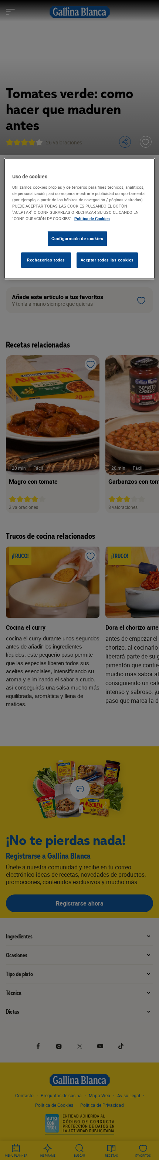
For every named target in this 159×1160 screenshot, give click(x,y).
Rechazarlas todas (46, 260)
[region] (79, 219)
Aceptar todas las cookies (107, 260)
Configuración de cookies (77, 238)
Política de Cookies (92, 218)
